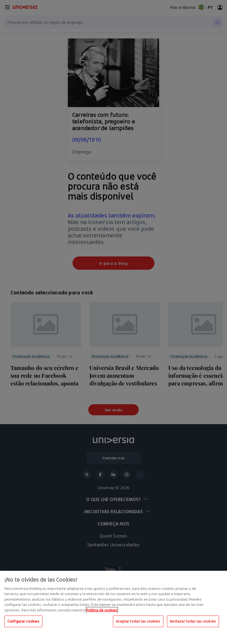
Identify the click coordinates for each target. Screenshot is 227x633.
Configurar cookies (23, 621)
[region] (113, 602)
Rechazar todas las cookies (193, 621)
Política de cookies (101, 610)
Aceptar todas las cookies (138, 621)
